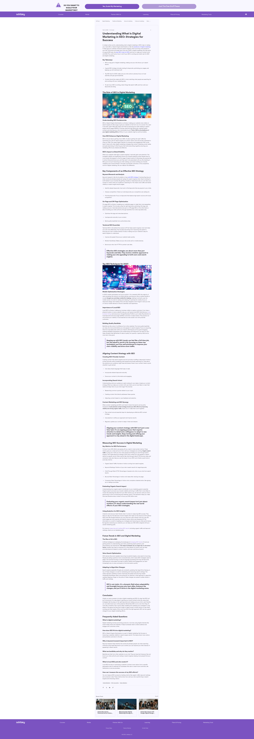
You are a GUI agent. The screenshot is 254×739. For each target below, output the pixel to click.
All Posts (98, 21)
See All (156, 696)
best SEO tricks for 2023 (122, 52)
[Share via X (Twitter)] (106, 687)
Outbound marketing (139, 21)
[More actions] (150, 30)
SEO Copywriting (115, 682)
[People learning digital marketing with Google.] (148, 704)
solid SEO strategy (133, 177)
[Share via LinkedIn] (109, 687)
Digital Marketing (106, 21)
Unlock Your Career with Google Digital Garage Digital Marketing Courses (148, 712)
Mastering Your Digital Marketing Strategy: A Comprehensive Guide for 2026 (126, 712)
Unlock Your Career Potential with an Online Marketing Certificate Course (105, 712)
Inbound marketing (128, 21)
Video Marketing (123, 682)
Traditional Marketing (116, 21)
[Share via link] (113, 687)
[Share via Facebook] (103, 687)
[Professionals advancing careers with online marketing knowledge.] (105, 704)
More (148, 21)
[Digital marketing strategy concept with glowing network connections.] (127, 704)
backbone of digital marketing (142, 47)
